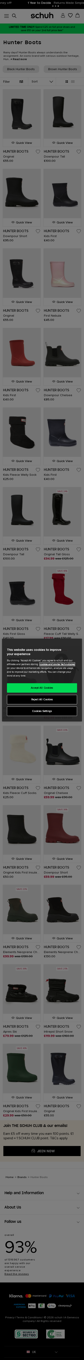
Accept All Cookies (42, 687)
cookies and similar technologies (57, 664)
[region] (42, 679)
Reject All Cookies (42, 699)
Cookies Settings (42, 711)
